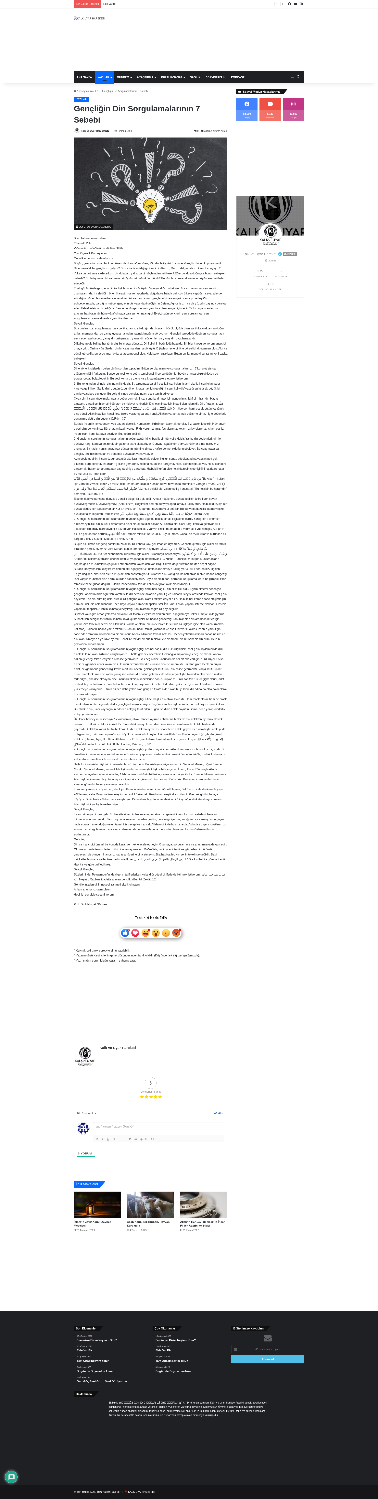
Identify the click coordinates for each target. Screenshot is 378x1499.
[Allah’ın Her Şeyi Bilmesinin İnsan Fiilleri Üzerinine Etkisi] (203, 1205)
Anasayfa (82, 91)
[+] (152, 1138)
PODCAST (238, 77)
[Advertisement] (228, 39)
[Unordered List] (124, 1139)
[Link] (141, 1139)
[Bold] (97, 1139)
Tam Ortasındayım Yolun (117, 3)
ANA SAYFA (84, 77)
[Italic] (102, 1139)
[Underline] (108, 1139)
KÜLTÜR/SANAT (171, 77)
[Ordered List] (119, 1139)
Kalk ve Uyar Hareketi (93, 131)
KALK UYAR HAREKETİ (142, 1491)
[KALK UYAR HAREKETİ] (89, 18)
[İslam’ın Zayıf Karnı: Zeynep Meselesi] (97, 1205)
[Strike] (113, 1139)
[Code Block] (135, 1139)
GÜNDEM (123, 77)
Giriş (220, 1113)
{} (146, 1138)
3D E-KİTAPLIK (216, 77)
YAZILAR (103, 77)
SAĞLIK (195, 77)
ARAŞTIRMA (145, 77)
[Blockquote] (130, 1139)
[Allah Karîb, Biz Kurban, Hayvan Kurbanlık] (150, 1205)
